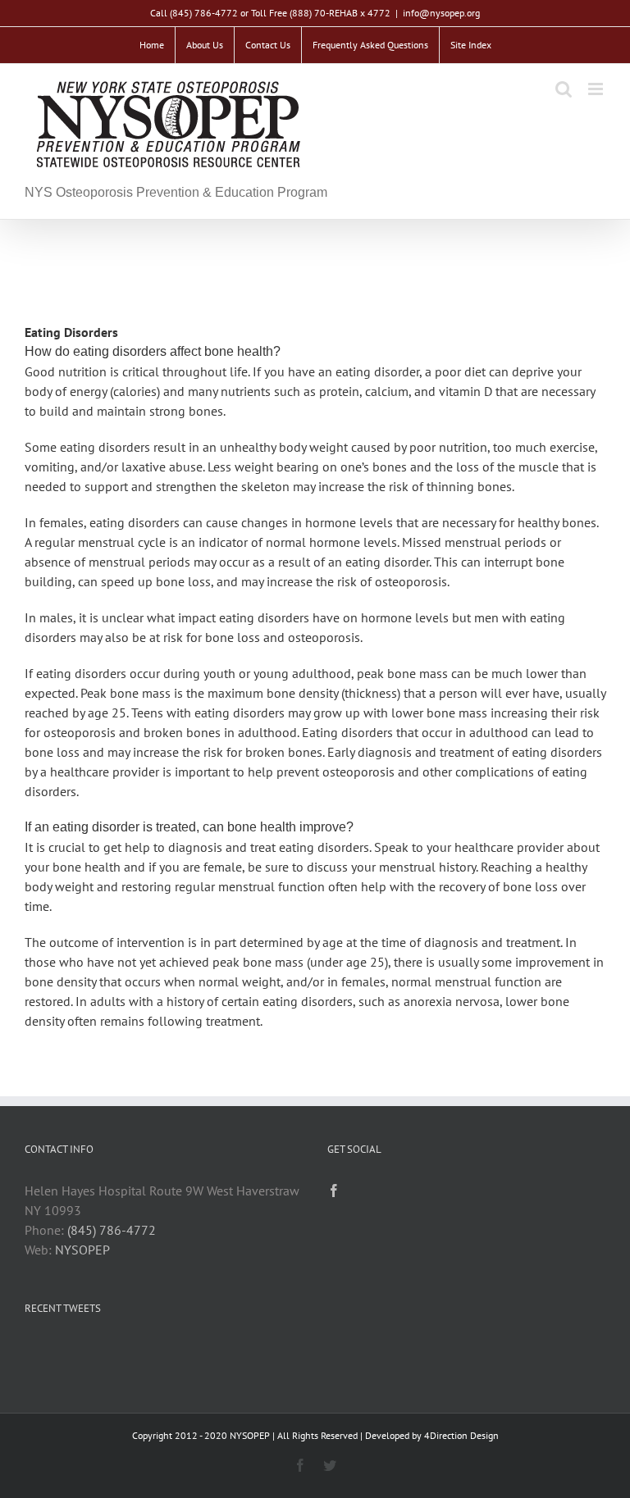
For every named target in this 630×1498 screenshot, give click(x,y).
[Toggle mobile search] (563, 89)
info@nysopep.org (441, 13)
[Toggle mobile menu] (596, 89)
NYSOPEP (82, 1249)
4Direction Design (461, 1435)
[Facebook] (333, 1190)
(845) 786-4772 (111, 1230)
